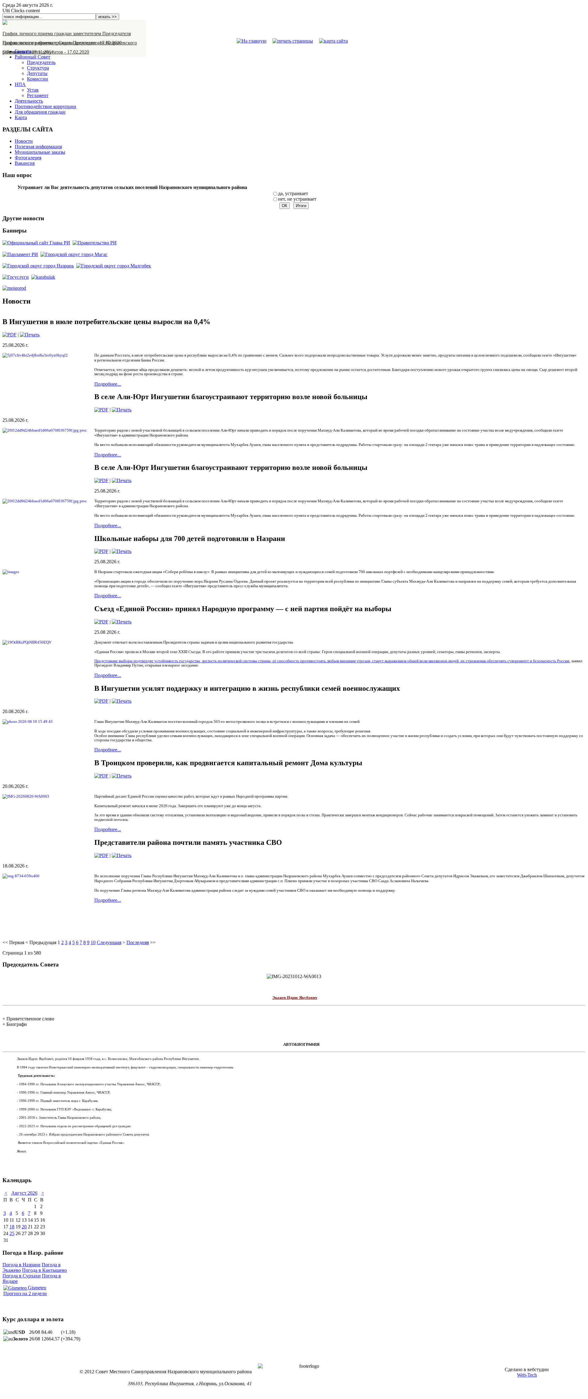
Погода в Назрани (21, 1264)
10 (93, 942)
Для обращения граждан (40, 112)
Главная (23, 51)
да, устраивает (293, 193)
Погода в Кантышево (44, 1270)
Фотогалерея (28, 157)
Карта (21, 117)
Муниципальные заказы (40, 152)
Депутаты (37, 73)
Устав (33, 90)
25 (11, 1233)
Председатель (41, 62)
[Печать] (30, 334)
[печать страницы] (293, 40)
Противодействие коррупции (45, 106)
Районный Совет (32, 56)
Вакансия (25, 163)
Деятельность (29, 101)
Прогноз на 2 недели (25, 1293)
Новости (24, 141)
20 (24, 1226)
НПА (20, 84)
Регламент (37, 95)
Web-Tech (527, 1375)
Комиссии (37, 78)
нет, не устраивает (297, 199)
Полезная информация (38, 146)
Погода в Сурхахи (21, 1275)
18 (11, 1226)
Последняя (137, 942)
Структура (38, 67)
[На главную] (251, 40)
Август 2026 (24, 1193)
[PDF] (9, 334)
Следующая (109, 942)
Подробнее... (107, 384)
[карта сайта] (333, 40)
